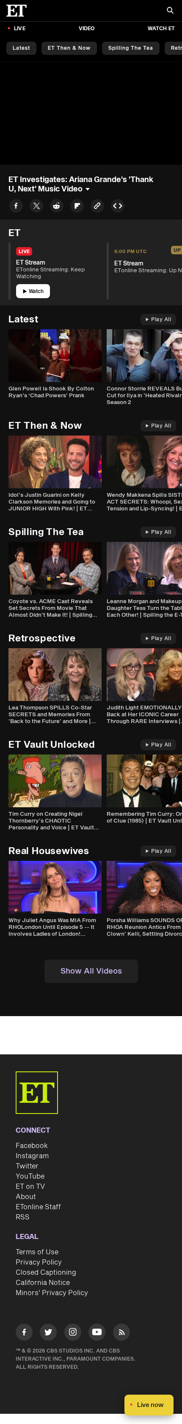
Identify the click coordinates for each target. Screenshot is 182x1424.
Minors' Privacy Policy (52, 1293)
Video (87, 29)
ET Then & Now (69, 48)
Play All (161, 320)
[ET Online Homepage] (19, 10)
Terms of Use (37, 1252)
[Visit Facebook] (24, 1334)
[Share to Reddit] (56, 207)
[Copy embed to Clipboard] (117, 207)
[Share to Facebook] (16, 207)
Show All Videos (91, 971)
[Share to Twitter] (36, 207)
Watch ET (161, 29)
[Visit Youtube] (96, 1332)
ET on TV (30, 1187)
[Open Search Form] (170, 11)
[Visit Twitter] (48, 1334)
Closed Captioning (46, 1272)
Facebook (32, 1146)
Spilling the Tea (130, 48)
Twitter (27, 1166)
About (26, 1197)
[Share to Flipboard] (77, 207)
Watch (36, 292)
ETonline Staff (38, 1207)
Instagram (32, 1156)
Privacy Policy (39, 1262)
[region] (91, 113)
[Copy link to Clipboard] (97, 207)
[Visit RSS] (121, 1334)
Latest (21, 48)
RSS (23, 1217)
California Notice (43, 1283)
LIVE (19, 29)
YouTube (30, 1176)
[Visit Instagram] (72, 1334)
